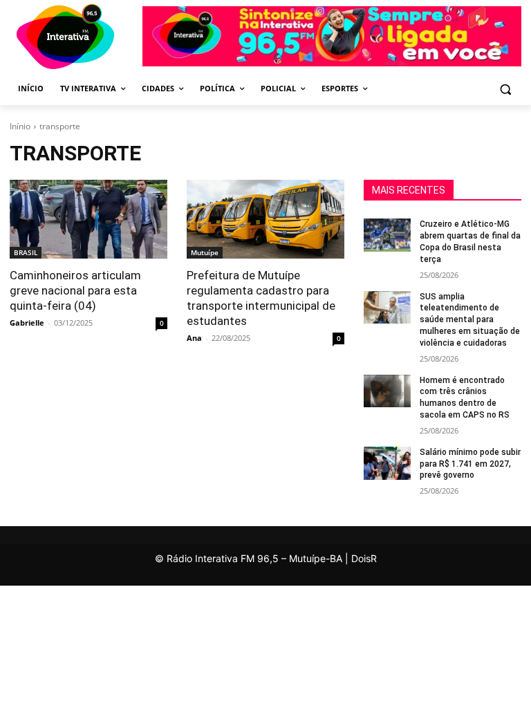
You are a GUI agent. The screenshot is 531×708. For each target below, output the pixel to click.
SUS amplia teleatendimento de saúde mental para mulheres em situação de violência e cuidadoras (470, 320)
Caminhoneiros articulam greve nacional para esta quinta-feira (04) (75, 290)
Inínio (20, 126)
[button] (505, 89)
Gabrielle (27, 322)
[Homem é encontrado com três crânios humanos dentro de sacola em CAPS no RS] (387, 391)
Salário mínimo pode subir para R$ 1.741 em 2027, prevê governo (470, 464)
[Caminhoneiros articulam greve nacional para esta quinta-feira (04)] (88, 219)
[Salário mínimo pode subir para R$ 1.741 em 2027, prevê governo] (387, 463)
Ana (194, 338)
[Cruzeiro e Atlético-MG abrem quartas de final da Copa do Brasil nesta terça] (387, 235)
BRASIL (25, 252)
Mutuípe (204, 252)
